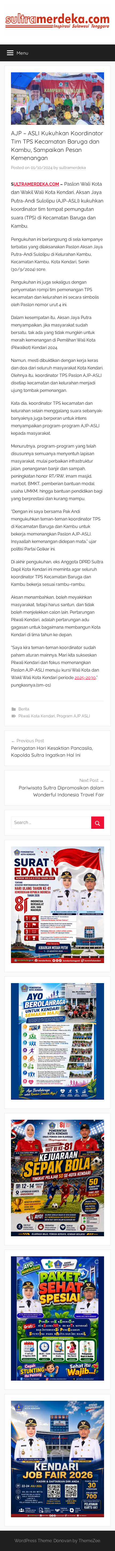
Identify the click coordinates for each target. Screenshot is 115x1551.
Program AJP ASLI (73, 716)
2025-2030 (85, 677)
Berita (23, 709)
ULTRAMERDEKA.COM (36, 184)
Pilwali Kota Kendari (36, 716)
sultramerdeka (72, 167)
